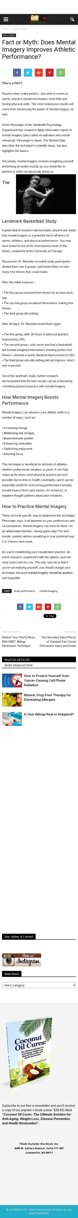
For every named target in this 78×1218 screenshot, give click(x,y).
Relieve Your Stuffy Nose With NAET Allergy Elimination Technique (18, 642)
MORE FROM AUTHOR (18, 665)
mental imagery (48, 590)
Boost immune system (18, 438)
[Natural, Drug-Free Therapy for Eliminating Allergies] (12, 700)
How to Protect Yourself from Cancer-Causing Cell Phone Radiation (46, 680)
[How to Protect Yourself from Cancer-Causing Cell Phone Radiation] (12, 680)
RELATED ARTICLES (17, 659)
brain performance (24, 590)
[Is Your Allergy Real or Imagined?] (12, 719)
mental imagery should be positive (50, 572)
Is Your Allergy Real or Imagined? (49, 714)
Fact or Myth (9, 35)
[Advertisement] (39, 7)
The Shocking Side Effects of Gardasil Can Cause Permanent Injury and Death (58, 642)
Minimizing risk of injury (19, 433)
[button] (72, 19)
